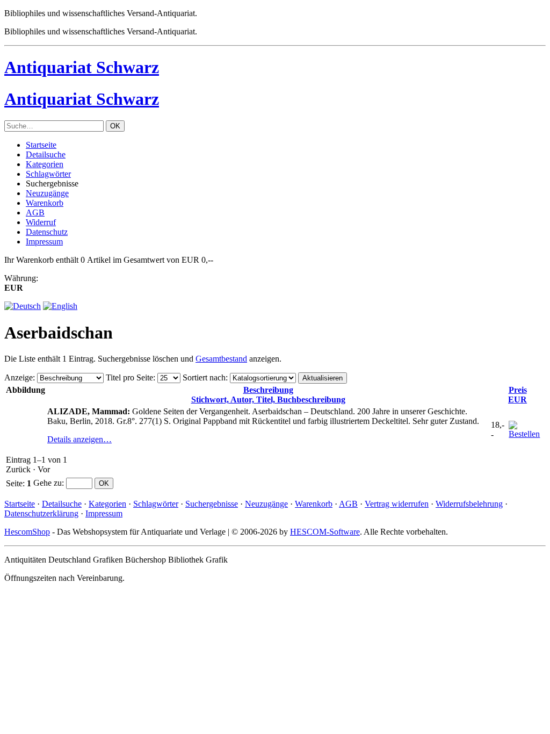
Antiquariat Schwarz (81, 67)
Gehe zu (47, 482)
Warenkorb (44, 202)
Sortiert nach (204, 377)
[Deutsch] (22, 306)
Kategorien (44, 164)
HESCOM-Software (325, 531)
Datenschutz (47, 231)
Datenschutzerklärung (41, 513)
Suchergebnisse (211, 503)
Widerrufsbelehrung (469, 503)
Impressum (44, 241)
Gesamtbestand (221, 358)
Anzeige (18, 377)
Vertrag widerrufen (397, 503)
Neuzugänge (47, 193)
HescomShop (27, 531)
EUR (517, 394)
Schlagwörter (48, 173)
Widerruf (41, 222)
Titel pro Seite (129, 377)
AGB (35, 212)
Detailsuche (46, 154)
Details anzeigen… (79, 439)
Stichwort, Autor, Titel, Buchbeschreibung (268, 394)
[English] (60, 306)
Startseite (41, 144)
